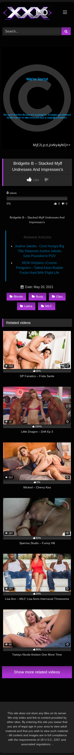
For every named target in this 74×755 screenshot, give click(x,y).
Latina (28, 306)
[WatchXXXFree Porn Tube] (30, 14)
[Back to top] (61, 743)
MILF (48, 306)
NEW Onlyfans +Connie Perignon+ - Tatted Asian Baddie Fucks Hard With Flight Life (39, 267)
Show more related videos (37, 672)
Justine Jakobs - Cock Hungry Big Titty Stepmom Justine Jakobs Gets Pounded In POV (39, 251)
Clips (59, 296)
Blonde (18, 296)
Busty (39, 296)
